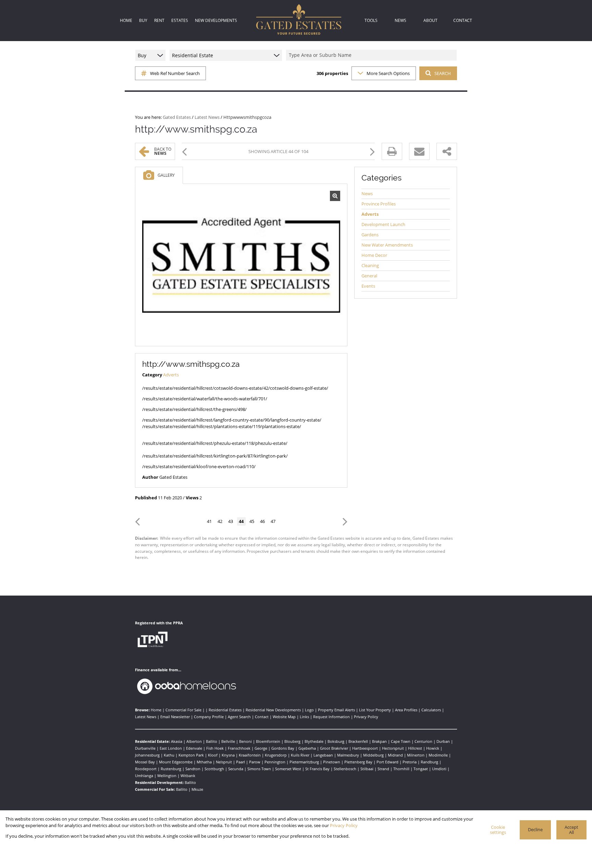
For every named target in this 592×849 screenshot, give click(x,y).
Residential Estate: (152, 741)
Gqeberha (307, 748)
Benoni (245, 741)
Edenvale (194, 748)
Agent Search (239, 716)
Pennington (274, 761)
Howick (432, 748)
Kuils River (300, 755)
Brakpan (379, 741)
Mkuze (197, 789)
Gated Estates (177, 117)
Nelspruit (224, 761)
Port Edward (387, 761)
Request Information (331, 716)
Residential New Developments (273, 709)
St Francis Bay (317, 768)
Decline (535, 829)
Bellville (228, 741)
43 (230, 521)
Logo (309, 709)
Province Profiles (378, 204)
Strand (383, 768)
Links (304, 716)
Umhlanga (144, 775)
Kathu (169, 755)
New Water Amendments (387, 245)
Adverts (171, 375)
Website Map (284, 716)
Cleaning (370, 265)
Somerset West (288, 768)
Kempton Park (191, 755)
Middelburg (373, 755)
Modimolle (438, 755)
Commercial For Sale (183, 709)
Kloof (213, 755)
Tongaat (421, 768)
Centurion (423, 741)
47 (273, 521)
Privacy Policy (366, 716)
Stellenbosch (345, 768)
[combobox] (372, 55)
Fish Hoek (215, 748)
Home (156, 709)
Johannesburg (147, 755)
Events (368, 286)
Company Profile (209, 716)
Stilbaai (366, 768)
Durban (443, 741)
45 (251, 521)
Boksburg (336, 741)
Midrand (395, 755)
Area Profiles (406, 709)
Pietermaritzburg (304, 761)
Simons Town (259, 768)
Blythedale (314, 741)
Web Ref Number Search (175, 73)
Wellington (166, 775)
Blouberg (292, 741)
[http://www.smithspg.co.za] (241, 265)
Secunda (235, 768)
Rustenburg (171, 768)
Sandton (192, 768)
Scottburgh (214, 768)
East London (171, 748)
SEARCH (442, 73)
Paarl (240, 761)
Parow (254, 761)
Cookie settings (498, 829)
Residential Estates (225, 709)
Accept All (571, 829)
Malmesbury (348, 755)
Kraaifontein (250, 755)
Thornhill (401, 768)
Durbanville (145, 748)
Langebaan (323, 755)
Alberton (194, 741)
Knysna (228, 755)
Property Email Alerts (336, 709)
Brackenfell (358, 741)
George (261, 748)
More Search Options (388, 73)
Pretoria (410, 761)
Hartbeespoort (365, 748)
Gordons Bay (282, 748)
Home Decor (374, 255)
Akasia (176, 741)
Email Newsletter (175, 716)
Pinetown (331, 761)
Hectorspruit (393, 748)
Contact (262, 716)
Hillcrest (415, 748)
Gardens (370, 235)
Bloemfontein (268, 741)
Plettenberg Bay (358, 761)
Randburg (429, 761)
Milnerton (415, 755)
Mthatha (204, 761)
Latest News (207, 117)
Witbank (188, 775)
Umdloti (439, 768)
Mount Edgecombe (176, 761)
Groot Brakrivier (334, 748)
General (369, 276)
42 (220, 521)
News (367, 193)
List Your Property (375, 709)
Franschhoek (239, 748)
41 (209, 521)
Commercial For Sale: (155, 789)
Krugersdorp (276, 755)
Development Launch (383, 224)
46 (262, 521)
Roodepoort (146, 768)
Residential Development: (159, 782)
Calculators (431, 709)
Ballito (211, 741)
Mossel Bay (145, 761)
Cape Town (400, 741)
